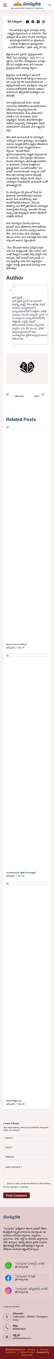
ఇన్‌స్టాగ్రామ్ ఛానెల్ (38, 1289)
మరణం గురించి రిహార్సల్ (16, 644)
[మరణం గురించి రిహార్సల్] (27, 533)
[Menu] (5, 5)
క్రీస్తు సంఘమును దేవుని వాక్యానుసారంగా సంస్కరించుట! (27, 8)
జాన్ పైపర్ (17, 298)
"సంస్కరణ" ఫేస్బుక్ (25, 1276)
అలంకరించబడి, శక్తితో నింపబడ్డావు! (21, 872)
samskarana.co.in (22, 1338)
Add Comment (13, 1167)
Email (9, 1147)
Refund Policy (27, 1352)
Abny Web (27, 1355)
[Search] (50, 5)
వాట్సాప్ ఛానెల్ (36, 1264)
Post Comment (16, 1195)
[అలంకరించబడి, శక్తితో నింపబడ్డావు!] (27, 762)
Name (9, 1138)
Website (9, 1157)
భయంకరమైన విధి (13, 1100)
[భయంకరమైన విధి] (27, 990)
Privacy (31, 1349)
